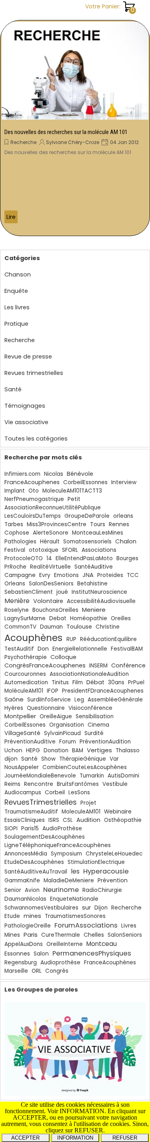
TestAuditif (19, 649)
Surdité (94, 733)
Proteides (110, 575)
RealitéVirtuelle (50, 567)
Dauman (51, 627)
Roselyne (16, 610)
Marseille (16, 971)
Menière (17, 601)
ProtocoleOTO (23, 558)
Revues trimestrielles (33, 373)
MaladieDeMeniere (69, 880)
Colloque (63, 657)
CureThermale (60, 935)
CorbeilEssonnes (85, 482)
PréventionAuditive (30, 741)
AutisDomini (123, 775)
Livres (128, 926)
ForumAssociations (86, 925)
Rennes (119, 524)
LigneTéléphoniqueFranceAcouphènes (57, 845)
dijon (11, 759)
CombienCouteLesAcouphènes (84, 767)
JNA (88, 575)
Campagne (20, 575)
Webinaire (118, 811)
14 (49, 558)
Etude (12, 916)
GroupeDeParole (87, 516)
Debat (57, 618)
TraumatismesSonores (75, 916)
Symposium (66, 854)
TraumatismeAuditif (31, 811)
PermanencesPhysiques (91, 953)
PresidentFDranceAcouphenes (103, 691)
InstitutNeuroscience (99, 592)
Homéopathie (88, 618)
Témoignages (24, 406)
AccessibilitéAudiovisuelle (101, 601)
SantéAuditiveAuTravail (35, 872)
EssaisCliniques (24, 820)
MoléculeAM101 (23, 691)
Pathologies (20, 541)
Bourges (127, 558)
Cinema (98, 725)
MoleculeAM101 (81, 811)
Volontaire (48, 601)
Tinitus (60, 682)
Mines (12, 935)
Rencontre (38, 784)
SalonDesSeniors (51, 583)
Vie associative (26, 422)
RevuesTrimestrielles (40, 802)
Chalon (125, 541)
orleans (123, 516)
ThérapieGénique (82, 759)
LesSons (79, 792)
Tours (97, 524)
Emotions (66, 575)
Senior (12, 890)
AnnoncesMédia (25, 854)
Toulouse (79, 627)
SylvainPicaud (62, 733)
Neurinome (61, 889)
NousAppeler (21, 767)
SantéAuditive (93, 567)
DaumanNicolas (25, 899)
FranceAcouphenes (32, 482)
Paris (31, 934)
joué (62, 592)
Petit (74, 499)
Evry (44, 575)
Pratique (16, 324)
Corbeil (55, 792)
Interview (123, 482)
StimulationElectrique (96, 862)
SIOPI (11, 828)
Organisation (66, 725)
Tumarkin (92, 775)
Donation (56, 750)
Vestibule (115, 784)
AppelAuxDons (23, 944)
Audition (88, 820)
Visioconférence (90, 708)
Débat (95, 682)
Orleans (14, 583)
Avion (32, 890)
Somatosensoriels (87, 541)
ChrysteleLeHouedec (114, 854)
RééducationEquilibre (108, 639)
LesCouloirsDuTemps (32, 516)
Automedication (26, 682)
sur (86, 907)
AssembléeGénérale (115, 699)
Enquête (16, 291)
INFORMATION (75, 1138)
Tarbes (13, 524)
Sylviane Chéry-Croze (72, 142)
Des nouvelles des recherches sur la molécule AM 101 (66, 132)
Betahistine (92, 583)
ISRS (53, 820)
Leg (79, 699)
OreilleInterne (64, 944)
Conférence (128, 665)
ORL (37, 971)
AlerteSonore (50, 533)
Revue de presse (28, 357)
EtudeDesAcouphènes (34, 862)
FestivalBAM (127, 649)
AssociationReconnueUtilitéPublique (52, 507)
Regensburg (20, 962)
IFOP (52, 691)
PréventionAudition (105, 741)
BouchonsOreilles (55, 610)
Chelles (94, 935)
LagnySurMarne (25, 618)
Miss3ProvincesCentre (56, 524)
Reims (12, 784)
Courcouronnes (25, 674)
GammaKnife (22, 880)
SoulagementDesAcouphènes (44, 837)
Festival (14, 550)
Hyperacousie (106, 871)
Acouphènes (33, 637)
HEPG (33, 750)
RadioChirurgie (102, 890)
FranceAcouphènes (110, 962)
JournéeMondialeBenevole (40, 775)
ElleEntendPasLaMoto (84, 558)
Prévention (113, 880)
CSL (68, 820)
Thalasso (128, 750)
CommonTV (20, 627)
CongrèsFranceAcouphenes (45, 665)
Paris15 (30, 828)
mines (32, 916)
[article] (75, 128)
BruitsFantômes (78, 784)
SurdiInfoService (49, 699)
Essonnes (17, 954)
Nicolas (53, 474)
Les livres (17, 307)
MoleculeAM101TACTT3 (72, 491)
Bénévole (80, 474)
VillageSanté (22, 733)
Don (43, 649)
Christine (108, 627)
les (75, 871)
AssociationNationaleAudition (89, 674)
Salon (41, 954)
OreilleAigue (56, 716)
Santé (13, 389)
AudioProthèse (62, 828)
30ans (116, 682)
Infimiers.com (22, 474)
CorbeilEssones (25, 725)
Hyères (13, 708)
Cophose (16, 533)
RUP (71, 639)
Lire (11, 217)
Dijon (101, 908)
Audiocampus (22, 792)
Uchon (13, 750)
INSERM (98, 665)
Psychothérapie (25, 657)
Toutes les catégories (36, 439)
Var (114, 759)
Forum (67, 741)
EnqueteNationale (74, 899)
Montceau (101, 944)
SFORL (70, 550)
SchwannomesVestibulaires (41, 908)
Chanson (17, 274)
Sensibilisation (95, 716)
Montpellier (20, 716)
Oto (33, 491)
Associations (99, 550)
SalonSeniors (125, 935)
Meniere (94, 609)
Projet (88, 803)
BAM (77, 750)
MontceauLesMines (97, 533)
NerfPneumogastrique (34, 499)
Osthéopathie (123, 820)
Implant (14, 491)
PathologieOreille (27, 926)
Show (48, 759)
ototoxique (43, 550)
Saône (14, 699)
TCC (133, 575)
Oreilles (121, 618)
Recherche (23, 142)
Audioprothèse (60, 962)
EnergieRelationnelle (79, 649)
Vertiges (99, 750)
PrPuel (136, 682)
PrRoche (15, 567)
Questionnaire (46, 708)
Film (77, 682)
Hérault (50, 541)
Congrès (56, 971)
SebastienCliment (28, 592)
